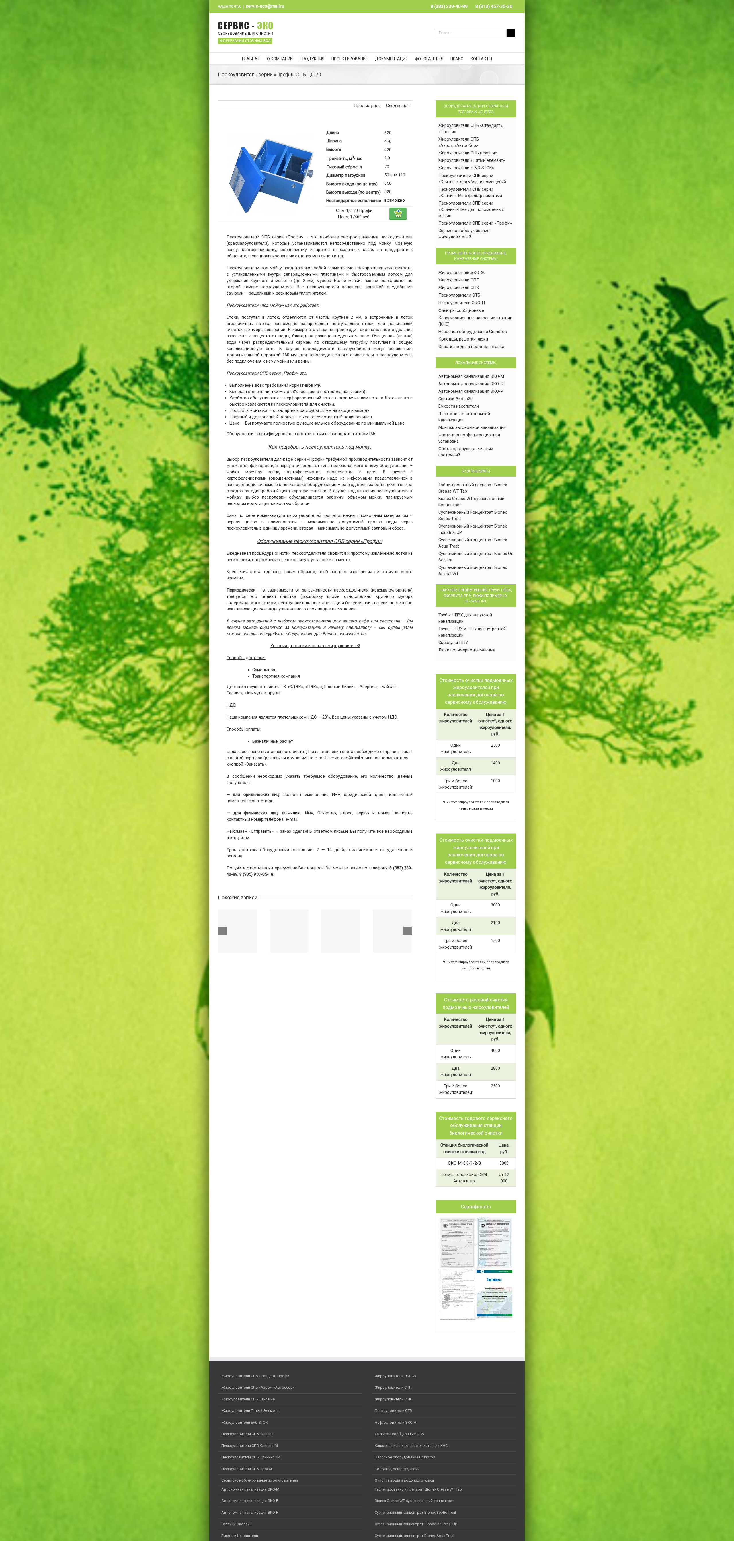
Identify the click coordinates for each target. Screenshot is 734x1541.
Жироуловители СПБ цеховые (467, 152)
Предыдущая (367, 105)
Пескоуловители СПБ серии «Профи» (475, 223)
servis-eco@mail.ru (264, 6)
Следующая (398, 105)
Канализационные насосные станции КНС (411, 1445)
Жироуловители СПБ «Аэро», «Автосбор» (257, 1387)
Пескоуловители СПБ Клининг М (249, 1445)
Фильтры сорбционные (461, 310)
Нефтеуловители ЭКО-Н (461, 303)
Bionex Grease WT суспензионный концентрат (414, 1501)
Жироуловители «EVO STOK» (466, 167)
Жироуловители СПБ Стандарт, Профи (255, 1376)
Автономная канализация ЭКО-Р (470, 391)
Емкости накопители (458, 406)
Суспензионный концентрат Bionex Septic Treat (415, 1512)
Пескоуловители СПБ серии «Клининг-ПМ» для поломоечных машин (471, 209)
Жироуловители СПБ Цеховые (248, 1399)
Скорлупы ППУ (453, 642)
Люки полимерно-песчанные (466, 650)
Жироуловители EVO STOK (244, 1422)
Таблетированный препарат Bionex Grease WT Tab (418, 1489)
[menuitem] (449, 6)
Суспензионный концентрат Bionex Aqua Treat (414, 1536)
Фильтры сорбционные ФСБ (399, 1434)
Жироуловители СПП (458, 280)
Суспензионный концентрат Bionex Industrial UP (416, 1524)
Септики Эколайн (455, 398)
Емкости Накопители (239, 1536)
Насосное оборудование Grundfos (472, 331)
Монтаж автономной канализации (472, 427)
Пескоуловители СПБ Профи (246, 1469)
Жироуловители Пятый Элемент (250, 1410)
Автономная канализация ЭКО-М (471, 376)
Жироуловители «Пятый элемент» (471, 160)
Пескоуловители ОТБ (459, 295)
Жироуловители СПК (458, 287)
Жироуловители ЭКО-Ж (461, 272)
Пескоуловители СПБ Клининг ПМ (250, 1457)
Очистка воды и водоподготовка (471, 346)
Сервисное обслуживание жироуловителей (259, 1480)
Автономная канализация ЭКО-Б (470, 383)
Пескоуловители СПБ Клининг (247, 1434)
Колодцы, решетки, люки (463, 339)
